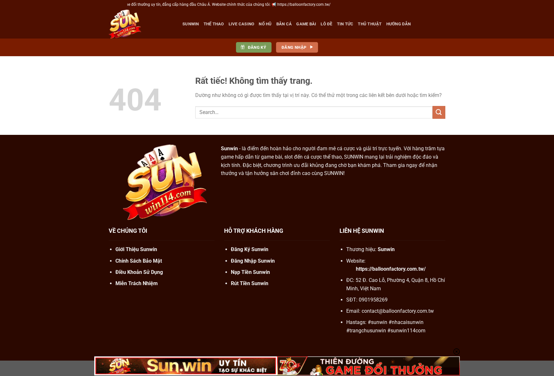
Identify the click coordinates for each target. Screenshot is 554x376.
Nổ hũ (265, 24)
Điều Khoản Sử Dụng (139, 272)
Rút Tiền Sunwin (249, 283)
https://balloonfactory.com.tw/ (391, 269)
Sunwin (190, 24)
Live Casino (242, 24)
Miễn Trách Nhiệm (136, 283)
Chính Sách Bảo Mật (138, 261)
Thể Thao (214, 24)
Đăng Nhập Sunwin (253, 261)
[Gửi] (438, 112)
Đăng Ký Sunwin (249, 249)
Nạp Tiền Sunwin (250, 272)
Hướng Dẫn (398, 24)
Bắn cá (284, 24)
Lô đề (326, 24)
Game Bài (306, 24)
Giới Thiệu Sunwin (136, 249)
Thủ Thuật (370, 24)
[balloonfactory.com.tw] (141, 24)
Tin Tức (345, 24)
